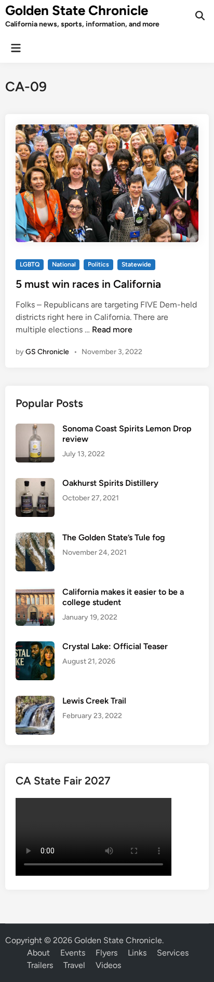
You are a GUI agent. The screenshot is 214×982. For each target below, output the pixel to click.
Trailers (40, 965)
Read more (112, 329)
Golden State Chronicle (76, 10)
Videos (108, 965)
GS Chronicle (47, 351)
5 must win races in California (88, 283)
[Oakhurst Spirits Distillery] (35, 484)
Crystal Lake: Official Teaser (115, 646)
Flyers (106, 953)
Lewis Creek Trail (94, 701)
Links (137, 953)
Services (173, 953)
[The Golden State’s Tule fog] (35, 538)
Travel (74, 965)
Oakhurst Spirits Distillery (110, 483)
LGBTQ (29, 264)
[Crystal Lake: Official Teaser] (35, 647)
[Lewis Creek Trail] (35, 702)
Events (72, 953)
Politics (98, 264)
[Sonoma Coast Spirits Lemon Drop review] (35, 429)
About (38, 953)
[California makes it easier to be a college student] (35, 593)
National (64, 264)
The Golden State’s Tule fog (113, 537)
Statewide (136, 264)
